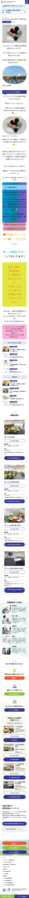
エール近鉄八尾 (6, 22)
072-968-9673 (14, 529)
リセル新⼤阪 (11, 437)
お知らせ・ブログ (6, 866)
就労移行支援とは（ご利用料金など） (10, 864)
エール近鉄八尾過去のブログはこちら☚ (14, 228)
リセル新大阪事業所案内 (7, 878)
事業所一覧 (5, 869)
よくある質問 (5, 873)
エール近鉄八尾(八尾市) (19, 764)
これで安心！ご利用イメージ (8, 862)
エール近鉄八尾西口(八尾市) (20, 782)
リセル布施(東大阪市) (13, 482)
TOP (4, 857)
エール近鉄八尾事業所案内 (8, 882)
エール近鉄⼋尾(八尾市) (14, 525)
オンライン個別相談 (21, 896)
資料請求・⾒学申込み (7, 896)
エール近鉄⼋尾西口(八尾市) (15, 568)
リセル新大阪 (19, 726)
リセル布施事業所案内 (7, 880)
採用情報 (5, 875)
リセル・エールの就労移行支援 (8, 860)
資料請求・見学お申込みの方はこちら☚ (14, 224)
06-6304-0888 (14, 441)
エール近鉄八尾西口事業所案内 (8, 884)
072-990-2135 (14, 572)
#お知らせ (14, 21)
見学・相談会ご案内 (6, 871)
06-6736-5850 (14, 486)
